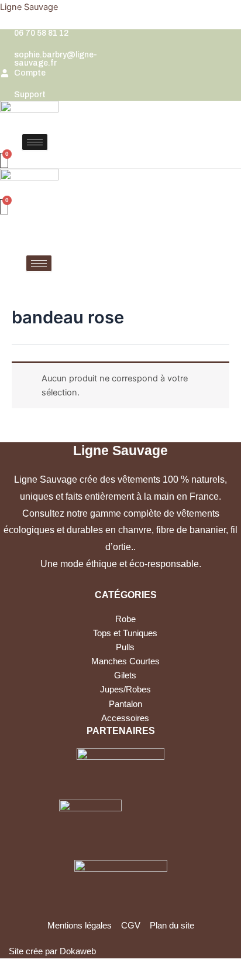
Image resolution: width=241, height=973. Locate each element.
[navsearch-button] (4, 143)
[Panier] (4, 160)
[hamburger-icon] (35, 142)
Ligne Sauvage (29, 7)
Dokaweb (78, 951)
